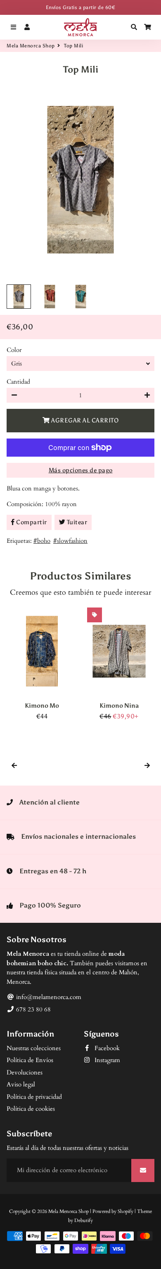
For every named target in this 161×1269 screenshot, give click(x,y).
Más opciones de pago (81, 470)
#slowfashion (70, 541)
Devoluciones (25, 1072)
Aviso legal (21, 1084)
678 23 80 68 (32, 1009)
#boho (41, 541)
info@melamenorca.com (47, 997)
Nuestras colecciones (34, 1048)
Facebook (106, 1048)
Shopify (125, 1211)
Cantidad (18, 382)
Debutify (83, 1220)
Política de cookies (31, 1109)
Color (14, 350)
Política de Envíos (30, 1060)
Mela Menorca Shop (31, 46)
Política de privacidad (34, 1097)
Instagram (106, 1060)
